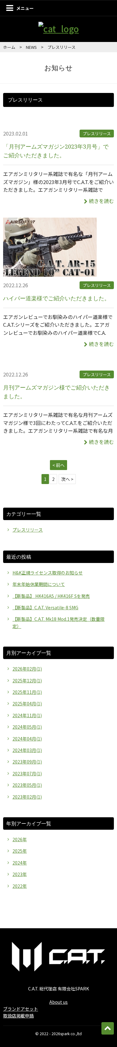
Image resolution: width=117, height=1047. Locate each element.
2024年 (19, 863)
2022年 (19, 886)
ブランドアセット (20, 1009)
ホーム (9, 47)
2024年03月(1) (27, 750)
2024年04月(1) (27, 739)
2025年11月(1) (27, 692)
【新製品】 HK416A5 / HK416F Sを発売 (51, 596)
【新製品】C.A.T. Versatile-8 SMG (45, 607)
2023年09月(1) (27, 762)
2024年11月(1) (27, 715)
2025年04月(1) (27, 703)
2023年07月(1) (27, 773)
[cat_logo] (58, 28)
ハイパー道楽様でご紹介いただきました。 (56, 298)
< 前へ (58, 465)
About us (58, 1002)
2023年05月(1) (27, 785)
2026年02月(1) (27, 669)
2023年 (19, 874)
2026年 (19, 839)
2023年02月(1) (27, 797)
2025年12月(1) (27, 680)
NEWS (31, 47)
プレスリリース (97, 133)
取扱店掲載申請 (18, 1015)
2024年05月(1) (27, 727)
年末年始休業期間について (38, 584)
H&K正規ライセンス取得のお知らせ (47, 573)
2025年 (19, 851)
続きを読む (101, 201)
